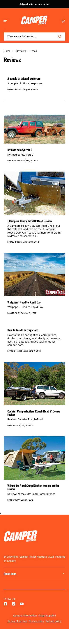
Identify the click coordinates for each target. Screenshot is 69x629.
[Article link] (34, 83)
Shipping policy (47, 615)
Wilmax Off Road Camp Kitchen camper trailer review (33, 487)
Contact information (25, 615)
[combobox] (34, 36)
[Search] (60, 36)
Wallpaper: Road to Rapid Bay (24, 302)
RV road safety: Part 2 (19, 149)
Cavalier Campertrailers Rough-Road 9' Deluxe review (33, 413)
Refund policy (53, 621)
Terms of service (17, 621)
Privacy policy (36, 621)
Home (7, 50)
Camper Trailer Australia (33, 556)
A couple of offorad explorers (23, 78)
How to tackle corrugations (22, 330)
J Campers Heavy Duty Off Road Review (29, 221)
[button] (5, 21)
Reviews (21, 50)
